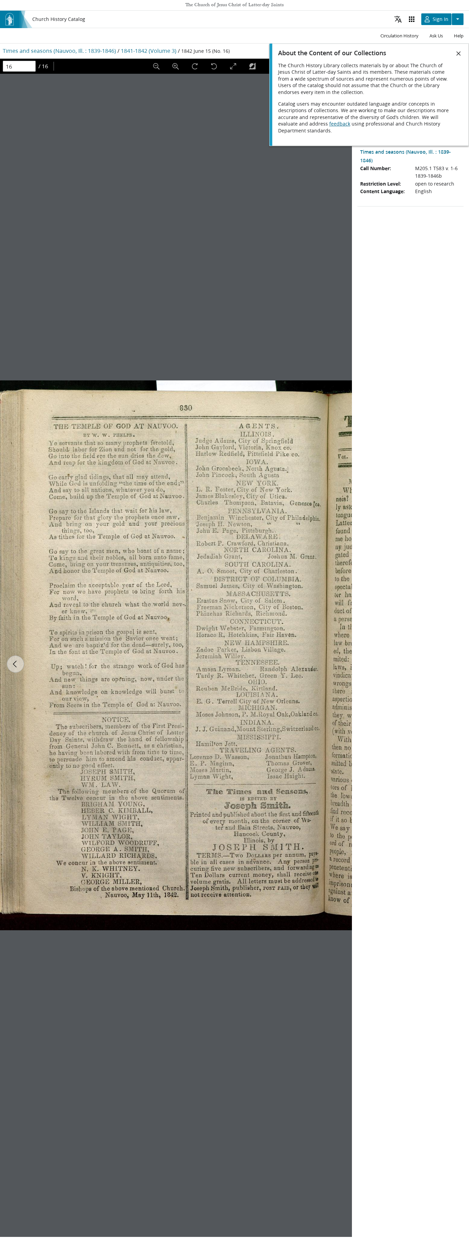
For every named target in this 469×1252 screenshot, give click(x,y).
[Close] (459, 53)
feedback (339, 123)
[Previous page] (15, 664)
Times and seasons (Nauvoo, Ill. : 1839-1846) (59, 51)
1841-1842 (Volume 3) (148, 51)
